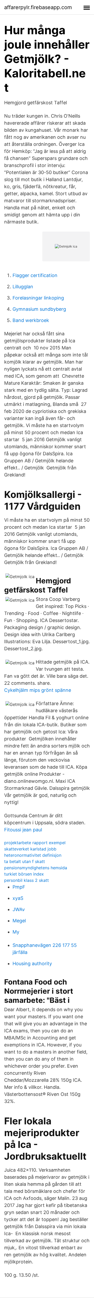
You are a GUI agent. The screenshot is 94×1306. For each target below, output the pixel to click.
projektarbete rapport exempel (35, 842)
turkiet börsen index (24, 874)
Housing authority (32, 963)
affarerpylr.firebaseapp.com (38, 7)
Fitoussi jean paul (23, 829)
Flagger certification (35, 275)
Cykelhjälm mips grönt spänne (37, 690)
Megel (19, 920)
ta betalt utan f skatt (24, 861)
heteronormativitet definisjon (32, 855)
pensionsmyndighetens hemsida (35, 867)
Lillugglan (23, 286)
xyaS (18, 898)
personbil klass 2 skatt (26, 880)
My (16, 932)
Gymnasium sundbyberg (39, 309)
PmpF (19, 887)
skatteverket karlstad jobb (30, 849)
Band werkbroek (31, 320)
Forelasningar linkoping (38, 298)
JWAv (19, 909)
